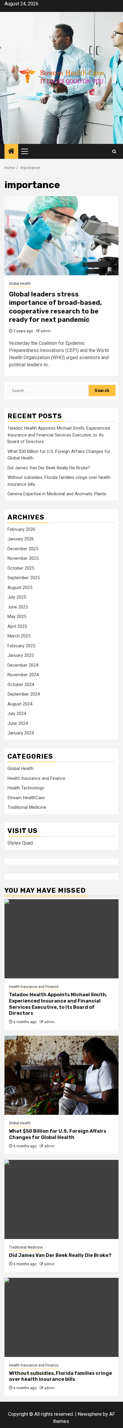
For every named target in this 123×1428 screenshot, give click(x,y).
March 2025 (18, 636)
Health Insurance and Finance (36, 778)
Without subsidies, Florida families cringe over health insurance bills (60, 1376)
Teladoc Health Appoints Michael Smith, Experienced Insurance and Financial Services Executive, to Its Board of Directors (58, 434)
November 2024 (23, 674)
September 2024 (23, 694)
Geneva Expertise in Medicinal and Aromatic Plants (56, 494)
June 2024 (17, 723)
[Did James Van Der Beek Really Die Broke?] (61, 1199)
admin (46, 331)
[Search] (114, 151)
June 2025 (17, 607)
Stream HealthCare (26, 797)
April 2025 (17, 626)
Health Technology (25, 788)
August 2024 (19, 704)
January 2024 (20, 733)
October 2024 (20, 684)
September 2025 (23, 577)
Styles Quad (20, 843)
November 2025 (23, 558)
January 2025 (20, 655)
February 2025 (21, 645)
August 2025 (19, 587)
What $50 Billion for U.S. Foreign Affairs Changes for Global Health (57, 1134)
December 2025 (22, 548)
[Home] (11, 151)
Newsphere (90, 1414)
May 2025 (16, 616)
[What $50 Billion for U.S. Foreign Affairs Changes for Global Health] (61, 1075)
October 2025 (20, 568)
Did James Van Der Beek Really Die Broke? (48, 468)
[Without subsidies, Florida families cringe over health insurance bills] (61, 1317)
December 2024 (22, 665)
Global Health (20, 284)
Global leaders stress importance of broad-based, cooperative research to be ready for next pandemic (55, 307)
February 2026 (21, 529)
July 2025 (16, 597)
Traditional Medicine (26, 807)
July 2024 (16, 713)
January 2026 (20, 539)
